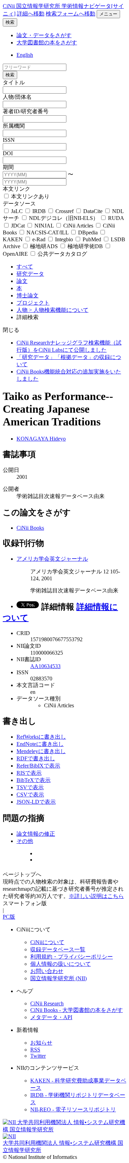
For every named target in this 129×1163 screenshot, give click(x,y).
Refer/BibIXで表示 (38, 766)
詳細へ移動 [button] (30, 14)
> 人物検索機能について (58, 310)
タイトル (14, 82)
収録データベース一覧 (57, 949)
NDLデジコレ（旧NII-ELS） (64, 218)
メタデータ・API (51, 1017)
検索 (10, 22)
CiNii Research (47, 1003)
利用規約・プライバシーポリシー (71, 957)
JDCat (18, 226)
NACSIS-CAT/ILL (47, 232)
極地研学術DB (85, 246)
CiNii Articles (78, 226)
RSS (35, 1050)
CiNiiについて (47, 942)
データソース (19, 204)
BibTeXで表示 (34, 780)
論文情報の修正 (36, 834)
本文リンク (16, 189)
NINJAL (44, 226)
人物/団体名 (17, 97)
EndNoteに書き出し (40, 744)
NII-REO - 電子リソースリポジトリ (73, 1109)
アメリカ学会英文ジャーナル (52, 559)
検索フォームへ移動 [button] (70, 14)
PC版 (9, 917)
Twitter (38, 1056)
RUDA (115, 218)
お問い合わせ (46, 971)
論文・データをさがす (44, 35)
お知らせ (41, 1043)
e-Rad (39, 239)
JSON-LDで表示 (36, 802)
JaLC (17, 211)
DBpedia (88, 232)
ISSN (9, 140)
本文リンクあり (30, 196)
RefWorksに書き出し (41, 737)
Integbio (64, 239)
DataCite (93, 211)
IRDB (39, 211)
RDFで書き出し (36, 758)
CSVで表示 (30, 794)
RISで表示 (29, 773)
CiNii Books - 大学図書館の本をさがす (76, 1010)
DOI (8, 153)
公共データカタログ (61, 254)
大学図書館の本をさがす (47, 42)
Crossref (64, 211)
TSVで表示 (30, 787)
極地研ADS (44, 246)
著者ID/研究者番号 (26, 111)
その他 (25, 841)
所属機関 (14, 126)
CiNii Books (30, 528)
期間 (8, 167)
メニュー (108, 14)
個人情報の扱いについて (60, 964)
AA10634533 (45, 666)
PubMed (92, 239)
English (25, 55)
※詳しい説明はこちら (96, 896)
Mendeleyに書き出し (41, 751)
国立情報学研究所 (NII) (58, 978)
